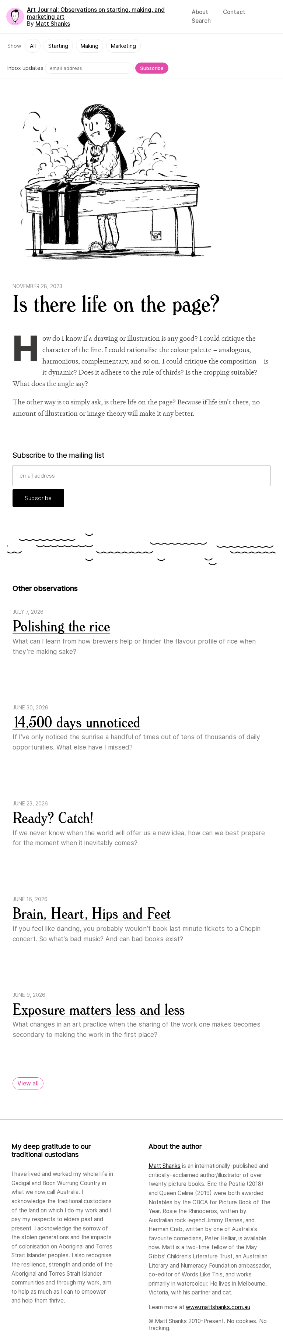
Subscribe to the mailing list (58, 455)
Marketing (123, 46)
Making (89, 46)
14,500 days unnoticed (76, 723)
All (33, 46)
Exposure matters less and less (99, 1010)
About (200, 11)
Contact (234, 11)
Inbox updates (25, 68)
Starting (58, 46)
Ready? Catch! (53, 818)
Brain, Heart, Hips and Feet (91, 914)
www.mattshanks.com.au (218, 1307)
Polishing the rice (61, 627)
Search (201, 20)
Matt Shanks (52, 23)
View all (28, 1083)
